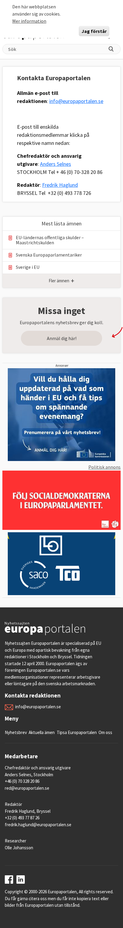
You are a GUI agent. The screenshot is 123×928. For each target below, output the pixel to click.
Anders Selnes (55, 163)
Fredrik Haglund (60, 184)
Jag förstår (94, 31)
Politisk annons (104, 467)
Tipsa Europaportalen (77, 732)
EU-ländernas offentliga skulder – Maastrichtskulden (50, 240)
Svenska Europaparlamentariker (49, 254)
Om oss (105, 732)
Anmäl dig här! (61, 338)
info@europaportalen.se (76, 101)
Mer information (29, 21)
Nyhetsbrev (16, 732)
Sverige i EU (27, 267)
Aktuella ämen (42, 732)
